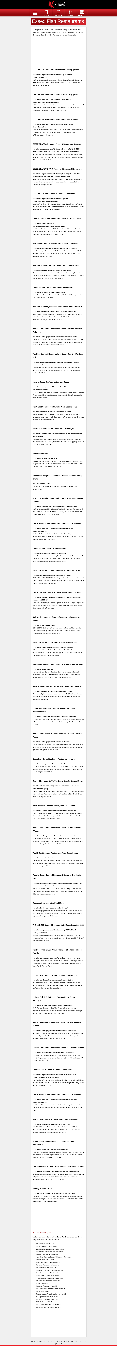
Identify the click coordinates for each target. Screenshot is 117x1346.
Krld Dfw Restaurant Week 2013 (47, 1299)
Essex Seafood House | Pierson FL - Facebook (53, 287)
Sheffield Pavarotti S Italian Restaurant (49, 1270)
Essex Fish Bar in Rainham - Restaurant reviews (54, 759)
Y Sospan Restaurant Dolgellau (46, 1297)
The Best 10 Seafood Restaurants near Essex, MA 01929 (57, 219)
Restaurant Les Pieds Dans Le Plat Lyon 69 (51, 1294)
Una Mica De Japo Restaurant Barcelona (50, 1249)
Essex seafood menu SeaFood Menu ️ (49, 903)
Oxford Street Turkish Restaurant (47, 1275)
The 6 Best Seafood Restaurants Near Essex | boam (55, 407)
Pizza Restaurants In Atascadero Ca (48, 1304)
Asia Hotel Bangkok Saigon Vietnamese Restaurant (53, 1257)
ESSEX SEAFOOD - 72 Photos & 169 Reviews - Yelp (55, 975)
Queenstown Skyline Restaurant (47, 1254)
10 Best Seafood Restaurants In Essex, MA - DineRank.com (58, 1048)
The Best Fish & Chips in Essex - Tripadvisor (52, 1070)
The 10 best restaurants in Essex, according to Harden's (57, 592)
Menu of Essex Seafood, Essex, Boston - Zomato (54, 806)
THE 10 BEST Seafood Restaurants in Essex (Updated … (57, 70)
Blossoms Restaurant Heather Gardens (49, 1252)
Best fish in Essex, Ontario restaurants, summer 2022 (56, 265)
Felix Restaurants (40, 454)
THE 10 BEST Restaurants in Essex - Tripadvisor (54, 194)
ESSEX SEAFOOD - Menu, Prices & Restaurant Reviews (57, 144)
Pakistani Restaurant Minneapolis (47, 1265)
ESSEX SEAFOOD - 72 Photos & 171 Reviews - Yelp (55, 642)
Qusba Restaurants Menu (45, 1260)
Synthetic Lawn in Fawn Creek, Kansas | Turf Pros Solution (58, 1167)
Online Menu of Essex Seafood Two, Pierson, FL (53, 429)
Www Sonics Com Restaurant (46, 1267)
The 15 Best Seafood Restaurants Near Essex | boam (55, 853)
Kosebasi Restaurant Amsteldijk (47, 1286)
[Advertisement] (58, 51)
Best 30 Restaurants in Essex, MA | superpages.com (55, 1119)
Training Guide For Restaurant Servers (49, 1278)
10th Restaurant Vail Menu (45, 1302)
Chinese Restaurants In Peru (46, 1244)
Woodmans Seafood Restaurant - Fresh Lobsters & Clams (58, 664)
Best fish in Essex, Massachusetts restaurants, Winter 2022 (58, 307)
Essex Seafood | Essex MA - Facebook (49, 548)
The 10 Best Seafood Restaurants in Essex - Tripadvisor (57, 524)
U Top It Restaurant (42, 1283)
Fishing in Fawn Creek (42, 1189)
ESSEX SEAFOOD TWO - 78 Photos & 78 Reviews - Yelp (57, 570)
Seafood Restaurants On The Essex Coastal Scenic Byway (58, 781)
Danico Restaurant (42, 1291)
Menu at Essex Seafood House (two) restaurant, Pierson (57, 686)
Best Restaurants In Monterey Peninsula (50, 1273)
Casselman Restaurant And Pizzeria (48, 1307)
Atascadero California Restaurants (48, 1281)
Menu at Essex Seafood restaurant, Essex (51, 382)
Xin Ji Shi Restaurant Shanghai (46, 1246)
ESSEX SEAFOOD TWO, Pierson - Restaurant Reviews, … (58, 169)
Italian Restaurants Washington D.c (48, 1262)
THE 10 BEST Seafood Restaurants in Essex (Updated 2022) (58, 925)
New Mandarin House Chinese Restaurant (50, 1289)
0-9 (32, 1341)
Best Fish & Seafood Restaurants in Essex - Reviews (55, 243)
